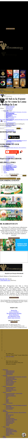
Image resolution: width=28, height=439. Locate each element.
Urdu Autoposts (9, 423)
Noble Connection (10, 107)
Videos (4, 410)
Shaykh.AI (8, 416)
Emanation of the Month (11, 419)
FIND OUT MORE (14, 297)
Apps (7, 148)
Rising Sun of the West (11, 389)
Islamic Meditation (10, 106)
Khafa (7, 135)
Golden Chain (9, 432)
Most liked (8, 115)
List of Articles (9, 109)
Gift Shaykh (18, 87)
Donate (5, 172)
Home (1, 94)
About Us (8, 427)
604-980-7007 (4, 279)
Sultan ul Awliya (9, 164)
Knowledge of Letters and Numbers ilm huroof (16, 405)
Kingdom (5, 375)
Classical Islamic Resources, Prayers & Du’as (16, 147)
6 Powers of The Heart (11, 395)
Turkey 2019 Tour (10, 433)
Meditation (5, 369)
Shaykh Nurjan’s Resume (11, 431)
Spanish (8, 424)
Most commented (10, 113)
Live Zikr (8, 417)
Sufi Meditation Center (8, 168)
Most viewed (9, 114)
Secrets (5, 121)
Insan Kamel (8, 126)
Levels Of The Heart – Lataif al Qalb (14, 393)
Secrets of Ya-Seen (10, 117)
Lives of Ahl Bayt (7, 165)
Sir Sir (7, 134)
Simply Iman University (8, 169)
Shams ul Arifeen (10, 383)
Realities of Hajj (9, 388)
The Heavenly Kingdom (11, 379)
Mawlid (7, 435)
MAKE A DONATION (14, 238)
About (4, 426)
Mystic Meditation (14, 315)
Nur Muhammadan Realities (9, 167)
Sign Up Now (14, 175)
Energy (4, 392)
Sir (6, 133)
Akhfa (7, 136)
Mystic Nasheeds (10, 414)
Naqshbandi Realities (11, 122)
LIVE (1, 42)
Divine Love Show (10, 420)
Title (7, 117)
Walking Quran (9, 380)
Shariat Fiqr (14, 310)
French (7, 160)
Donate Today (10, 87)
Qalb (7, 397)
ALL (1, 119)
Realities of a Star (10, 129)
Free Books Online (10, 418)
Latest (7, 112)
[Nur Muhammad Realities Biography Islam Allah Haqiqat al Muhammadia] (14, 54)
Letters (5, 139)
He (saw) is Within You (11, 116)
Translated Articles (10, 157)
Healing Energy (9, 108)
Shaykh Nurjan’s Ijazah (11, 430)
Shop (5, 171)
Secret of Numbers (10, 142)
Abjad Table (8, 141)
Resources (5, 411)
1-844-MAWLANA (5, 280)
